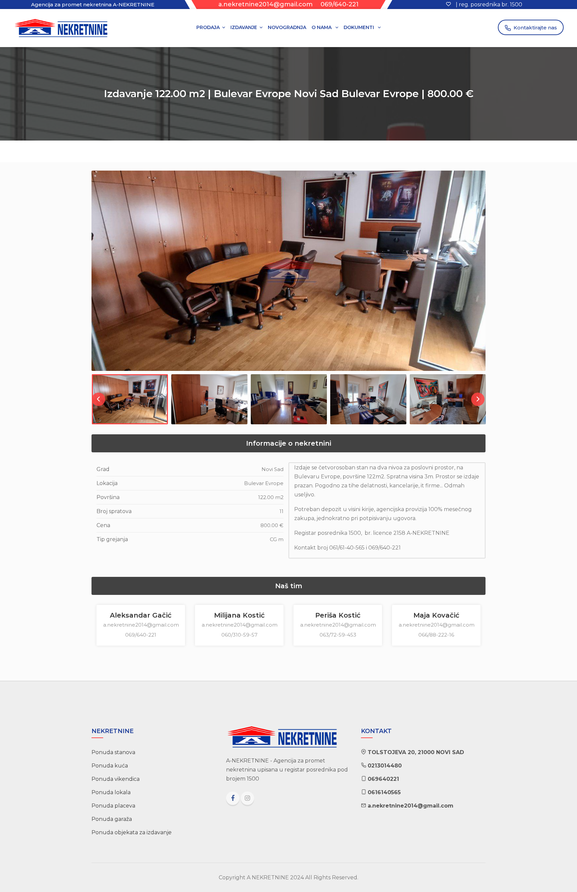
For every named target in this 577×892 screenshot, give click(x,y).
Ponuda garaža (111, 819)
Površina (108, 497)
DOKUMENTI (359, 27)
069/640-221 (340, 4)
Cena (103, 525)
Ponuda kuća (109, 765)
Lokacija (107, 483)
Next (480, 277)
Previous (97, 277)
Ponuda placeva (113, 806)
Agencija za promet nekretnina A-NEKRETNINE (92, 4)
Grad (103, 469)
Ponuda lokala (111, 792)
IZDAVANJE (243, 27)
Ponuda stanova (113, 752)
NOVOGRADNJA (287, 27)
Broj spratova (114, 511)
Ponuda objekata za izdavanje (131, 832)
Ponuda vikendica (115, 779)
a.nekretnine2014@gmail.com (265, 4)
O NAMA (322, 27)
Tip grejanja (112, 539)
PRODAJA (208, 27)
